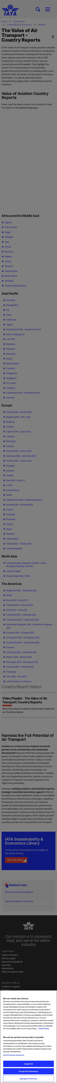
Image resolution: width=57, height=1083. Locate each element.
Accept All (28, 1064)
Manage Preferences (28, 1078)
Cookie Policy (43, 1028)
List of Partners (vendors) (13, 1055)
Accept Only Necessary (28, 1071)
